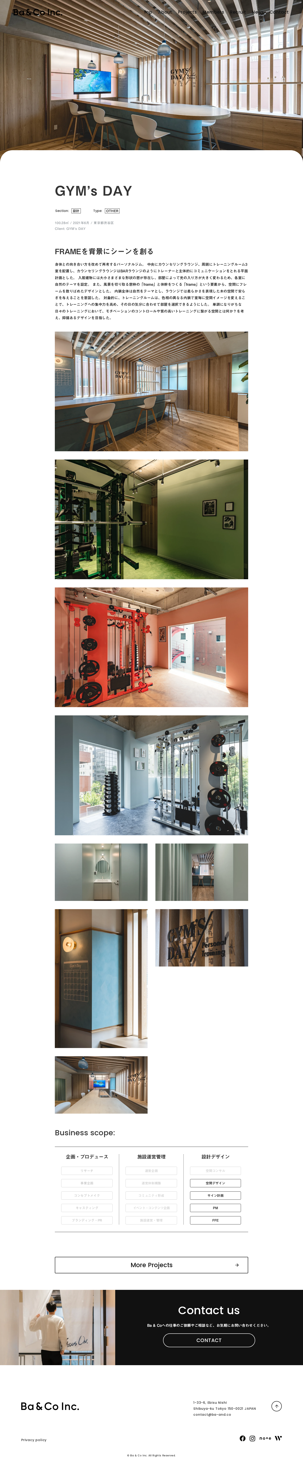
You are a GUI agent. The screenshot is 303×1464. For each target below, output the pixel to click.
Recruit (238, 12)
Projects (187, 12)
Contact (279, 12)
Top (148, 12)
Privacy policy (34, 1440)
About (165, 12)
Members (213, 12)
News (258, 12)
